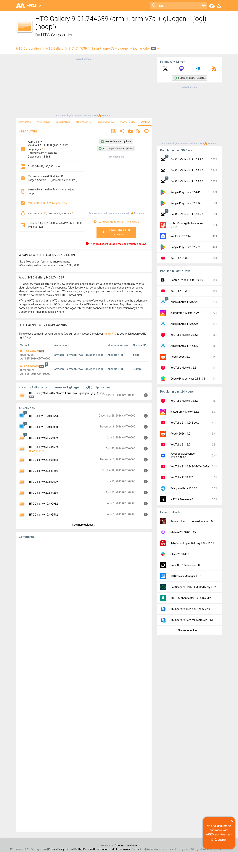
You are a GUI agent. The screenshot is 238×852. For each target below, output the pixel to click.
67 (43, 149)
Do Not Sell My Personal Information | (88, 849)
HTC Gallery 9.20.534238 (43, 492)
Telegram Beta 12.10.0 (184, 488)
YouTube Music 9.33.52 (184, 334)
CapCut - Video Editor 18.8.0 (187, 159)
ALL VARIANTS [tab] (83, 122)
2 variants (38, 450)
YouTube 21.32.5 (180, 258)
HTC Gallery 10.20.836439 (44, 415)
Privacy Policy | (57, 849)
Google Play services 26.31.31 (188, 378)
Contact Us (138, 849)
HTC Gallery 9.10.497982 (43, 503)
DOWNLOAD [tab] (25, 122)
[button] (113, 131)
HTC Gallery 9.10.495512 (43, 514)
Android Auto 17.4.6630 (184, 345)
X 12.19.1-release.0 (182, 499)
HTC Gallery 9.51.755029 (43, 437)
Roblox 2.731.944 (181, 236)
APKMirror (34, 5)
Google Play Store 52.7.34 (185, 203)
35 (45, 213)
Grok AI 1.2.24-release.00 (185, 565)
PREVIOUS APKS (105, 122)
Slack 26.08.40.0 (180, 554)
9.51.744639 (78, 48)
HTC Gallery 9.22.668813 (43, 459)
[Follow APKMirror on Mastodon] (181, 69)
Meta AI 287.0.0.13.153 (184, 532)
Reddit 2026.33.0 (180, 356)
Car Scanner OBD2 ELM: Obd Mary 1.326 (194, 587)
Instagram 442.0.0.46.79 (185, 312)
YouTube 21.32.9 (180, 444)
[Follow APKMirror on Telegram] (198, 69)
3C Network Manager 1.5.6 (186, 576)
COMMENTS (147, 122)
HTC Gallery (54, 48)
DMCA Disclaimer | (121, 849)
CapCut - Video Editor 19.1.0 (187, 170)
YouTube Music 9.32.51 (184, 367)
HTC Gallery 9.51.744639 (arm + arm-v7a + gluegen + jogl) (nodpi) (67, 393)
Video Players (28, 131)
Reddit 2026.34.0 (180, 433)
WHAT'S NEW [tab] (43, 122)
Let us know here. (127, 845)
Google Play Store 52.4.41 (185, 192)
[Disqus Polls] (83, 588)
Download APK (119, 232)
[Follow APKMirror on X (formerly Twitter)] (165, 69)
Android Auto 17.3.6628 (184, 301)
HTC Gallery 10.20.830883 (44, 426)
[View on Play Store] (130, 131)
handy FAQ (110, 333)
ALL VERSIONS (127, 122)
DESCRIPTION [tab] (63, 122)
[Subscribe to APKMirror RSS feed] (214, 69)
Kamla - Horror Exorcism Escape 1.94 (192, 521)
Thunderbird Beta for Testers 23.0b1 (192, 619)
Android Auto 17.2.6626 (184, 323)
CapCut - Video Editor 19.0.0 (187, 181)
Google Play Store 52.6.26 (185, 247)
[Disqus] (84, 685)
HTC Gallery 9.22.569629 (43, 481)
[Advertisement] (83, 87)
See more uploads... (83, 524)
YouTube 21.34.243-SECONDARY (190, 466)
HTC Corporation (57, 35)
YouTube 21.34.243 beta (185, 422)
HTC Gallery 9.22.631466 (43, 470)
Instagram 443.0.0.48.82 (185, 411)
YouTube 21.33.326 (182, 477)
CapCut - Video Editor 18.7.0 (187, 214)
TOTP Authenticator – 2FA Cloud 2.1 (192, 598)
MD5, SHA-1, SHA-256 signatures (47, 203)
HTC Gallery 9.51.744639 (43, 447)
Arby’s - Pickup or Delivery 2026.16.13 (192, 543)
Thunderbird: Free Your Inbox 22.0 (190, 609)
